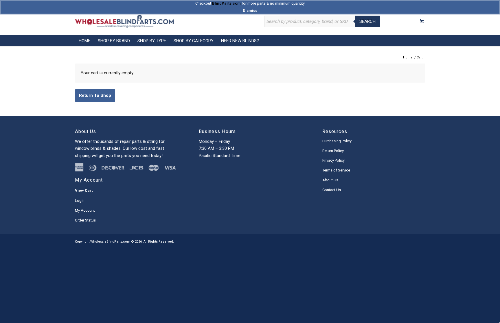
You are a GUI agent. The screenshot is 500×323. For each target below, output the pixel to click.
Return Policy (333, 151)
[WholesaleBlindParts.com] (124, 21)
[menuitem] (84, 40)
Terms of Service (336, 170)
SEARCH (367, 21)
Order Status (85, 220)
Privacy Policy (333, 160)
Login (79, 200)
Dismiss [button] (250, 10)
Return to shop (95, 95)
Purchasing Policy (337, 141)
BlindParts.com (226, 3)
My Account (85, 210)
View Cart (84, 190)
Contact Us (331, 190)
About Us (330, 180)
